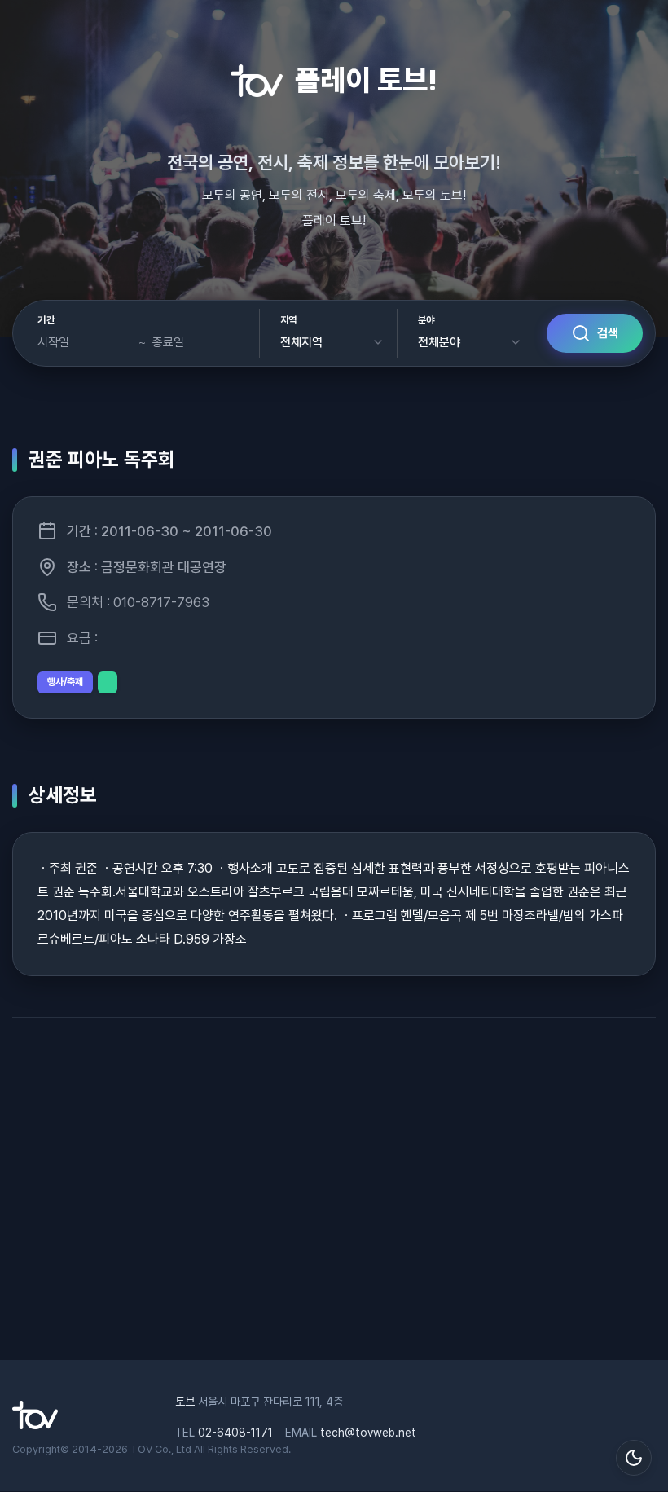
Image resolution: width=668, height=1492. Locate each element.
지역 (288, 320)
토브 (185, 1401)
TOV (141, 1449)
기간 (46, 320)
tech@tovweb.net (368, 1432)
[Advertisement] (334, 1197)
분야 (426, 320)
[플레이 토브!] (35, 1425)
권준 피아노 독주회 (102, 459)
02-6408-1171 (235, 1432)
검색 (607, 333)
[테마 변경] (634, 1458)
